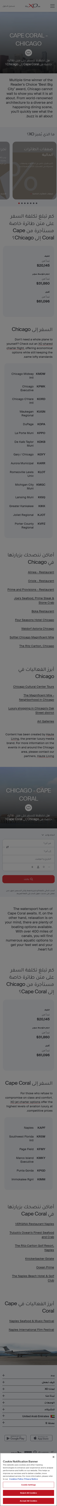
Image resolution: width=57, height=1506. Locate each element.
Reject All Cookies (28, 1493)
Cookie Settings (28, 1485)
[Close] (53, 1457)
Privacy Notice (31, 1479)
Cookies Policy (16, 1479)
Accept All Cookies (28, 1501)
